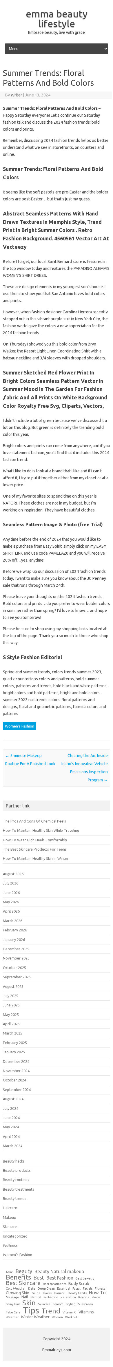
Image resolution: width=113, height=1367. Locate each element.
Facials (87, 1288)
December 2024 (16, 1061)
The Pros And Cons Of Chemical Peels (34, 821)
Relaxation (68, 1297)
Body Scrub (78, 1284)
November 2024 (16, 1071)
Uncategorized (15, 1236)
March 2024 (12, 1146)
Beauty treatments (18, 1189)
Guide (36, 1293)
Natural (35, 1297)
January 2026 (14, 939)
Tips (31, 1310)
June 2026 (11, 893)
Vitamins (86, 1312)
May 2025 (11, 1015)
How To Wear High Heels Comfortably (35, 840)
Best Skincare (23, 1283)
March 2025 (12, 1033)
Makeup (9, 1217)
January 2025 (14, 1052)
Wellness (10, 1245)
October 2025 (14, 968)
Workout (71, 1317)
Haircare (10, 1208)
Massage (12, 1297)
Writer (16, 95)
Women (57, 1317)
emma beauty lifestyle (57, 18)
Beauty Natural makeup (59, 1271)
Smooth (58, 1304)
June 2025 (11, 1005)
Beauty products (17, 1170)
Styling (71, 1304)
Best (38, 1277)
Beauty (23, 1271)
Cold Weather (16, 1288)
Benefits (18, 1277)
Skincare (10, 1227)
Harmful (59, 1293)
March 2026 (12, 921)
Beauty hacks (14, 1161)
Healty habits (77, 1293)
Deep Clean (46, 1288)
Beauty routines (16, 1180)
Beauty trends (14, 1198)
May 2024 (11, 1127)
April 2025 (11, 1024)
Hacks (47, 1293)
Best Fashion (59, 1277)
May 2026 (11, 902)
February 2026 (15, 930)
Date (31, 1288)
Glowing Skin (17, 1293)
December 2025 (16, 949)
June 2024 (11, 1118)
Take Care (13, 1312)
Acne (9, 1272)
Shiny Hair (13, 1304)
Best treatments (54, 1284)
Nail (24, 1297)
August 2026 (13, 874)
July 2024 (10, 1108)
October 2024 (14, 1080)
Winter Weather (35, 1317)
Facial (76, 1288)
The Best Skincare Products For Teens (35, 849)
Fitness (100, 1288)
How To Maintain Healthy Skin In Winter (36, 858)
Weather (12, 1317)
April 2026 (11, 911)
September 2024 (17, 1090)
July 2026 (10, 883)
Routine (84, 1297)
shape (96, 1297)
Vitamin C (69, 1312)
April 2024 (11, 1136)
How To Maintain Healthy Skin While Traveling (41, 830)
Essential (63, 1288)
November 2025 (16, 958)
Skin (29, 1302)
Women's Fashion (19, 726)
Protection (50, 1297)
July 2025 (10, 996)
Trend (50, 1311)
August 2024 (13, 1099)
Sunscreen (85, 1304)
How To (97, 1292)
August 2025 (13, 986)
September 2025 (17, 977)
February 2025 (15, 1043)
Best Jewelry (85, 1278)
